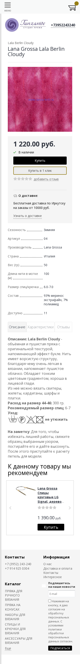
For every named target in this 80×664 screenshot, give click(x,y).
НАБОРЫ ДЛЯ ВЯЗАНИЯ (15, 617)
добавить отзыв (46, 179)
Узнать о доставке (27, 216)
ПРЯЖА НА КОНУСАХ (12, 607)
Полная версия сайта (18, 659)
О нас (47, 564)
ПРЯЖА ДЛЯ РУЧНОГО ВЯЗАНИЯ (13, 595)
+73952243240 (63, 25)
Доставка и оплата (57, 568)
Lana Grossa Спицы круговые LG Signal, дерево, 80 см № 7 (50, 497)
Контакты (15, 557)
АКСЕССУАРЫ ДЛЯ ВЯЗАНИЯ (18, 640)
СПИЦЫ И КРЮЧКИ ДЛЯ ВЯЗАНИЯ (15, 628)
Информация (56, 557)
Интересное (52, 577)
